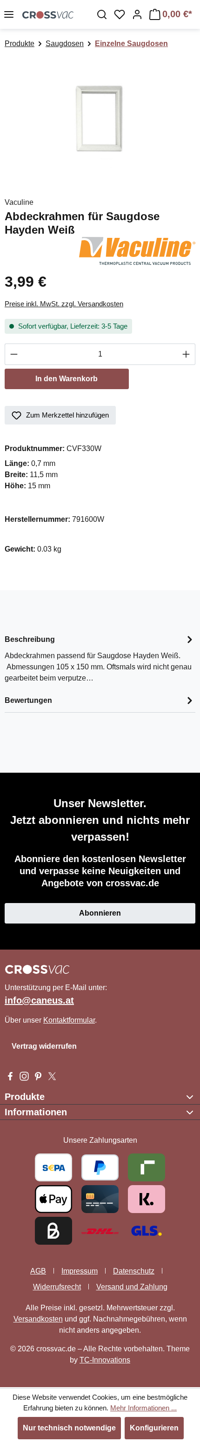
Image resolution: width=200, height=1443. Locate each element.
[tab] (100, 657)
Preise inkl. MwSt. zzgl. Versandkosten (64, 304)
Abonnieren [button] (100, 913)
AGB (38, 1271)
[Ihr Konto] (137, 14)
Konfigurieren (154, 1428)
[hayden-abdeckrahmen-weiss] (100, 118)
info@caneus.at (39, 1000)
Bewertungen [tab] (28, 700)
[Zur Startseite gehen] (47, 14)
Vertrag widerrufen (44, 1046)
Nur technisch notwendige (69, 1428)
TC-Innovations (105, 1360)
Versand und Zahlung (131, 1287)
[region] (100, 118)
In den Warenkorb (66, 379)
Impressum (79, 1271)
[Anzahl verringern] (14, 354)
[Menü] (9, 14)
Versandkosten (38, 1319)
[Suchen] (102, 14)
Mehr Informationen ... (143, 1408)
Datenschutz (133, 1271)
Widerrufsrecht (57, 1287)
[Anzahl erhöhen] (186, 354)
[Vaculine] (137, 250)
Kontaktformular (69, 1020)
